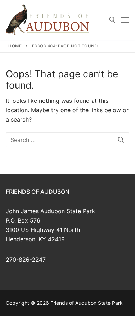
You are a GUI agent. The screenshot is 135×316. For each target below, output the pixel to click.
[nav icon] (125, 19)
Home (15, 46)
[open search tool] (112, 20)
